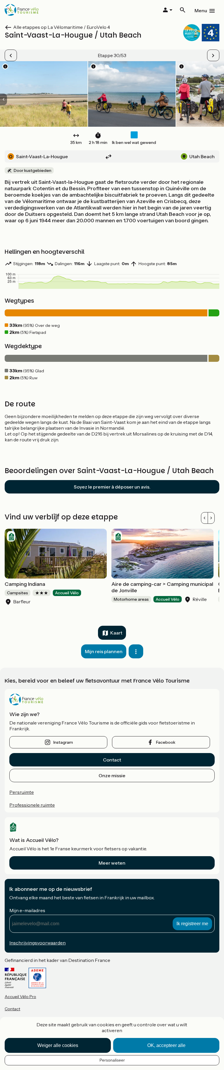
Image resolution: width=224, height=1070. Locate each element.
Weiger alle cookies (57, 1045)
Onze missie (112, 775)
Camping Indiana (25, 584)
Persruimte (21, 792)
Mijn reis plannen (104, 651)
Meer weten (112, 863)
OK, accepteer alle (166, 1045)
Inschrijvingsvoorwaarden (37, 943)
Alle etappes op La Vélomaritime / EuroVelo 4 (61, 27)
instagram (63, 742)
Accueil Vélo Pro (20, 996)
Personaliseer (112, 1060)
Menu (201, 10)
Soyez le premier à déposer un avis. (112, 487)
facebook (165, 742)
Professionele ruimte (32, 805)
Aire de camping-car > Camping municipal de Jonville (162, 587)
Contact (112, 760)
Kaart (116, 633)
